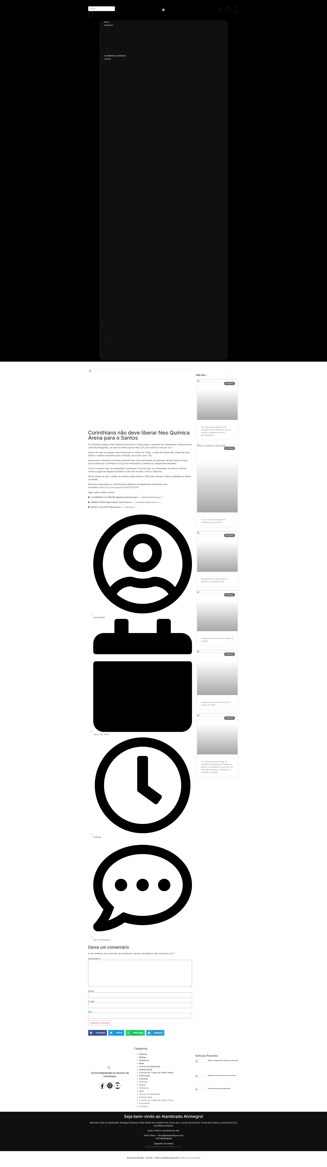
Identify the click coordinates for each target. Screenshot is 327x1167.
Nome (91, 991)
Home (106, 22)
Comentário (94, 959)
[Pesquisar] (90, 14)
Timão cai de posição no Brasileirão (219, 1088)
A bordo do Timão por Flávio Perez (126, 46)
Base (111, 37)
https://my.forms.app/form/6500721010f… (119, 487)
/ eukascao (129, 507)
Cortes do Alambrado (119, 40)
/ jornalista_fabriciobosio (146, 502)
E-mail (91, 1001)
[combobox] (101, 8)
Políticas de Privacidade (190, 1158)
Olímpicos (114, 34)
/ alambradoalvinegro (150, 497)
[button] (163, 190)
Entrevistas (114, 49)
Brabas (112, 31)
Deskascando (115, 43)
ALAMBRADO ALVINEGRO (115, 56)
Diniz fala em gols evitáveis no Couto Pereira (222, 1075)
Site (90, 1012)
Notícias (113, 28)
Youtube (107, 59)
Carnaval (113, 52)
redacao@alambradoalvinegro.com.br (163, 1146)
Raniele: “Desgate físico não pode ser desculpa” (223, 1060)
